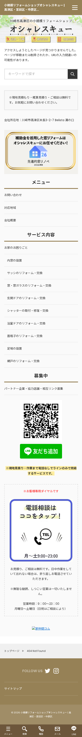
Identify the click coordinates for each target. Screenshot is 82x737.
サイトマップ (13, 689)
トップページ (11, 651)
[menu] (74, 7)
